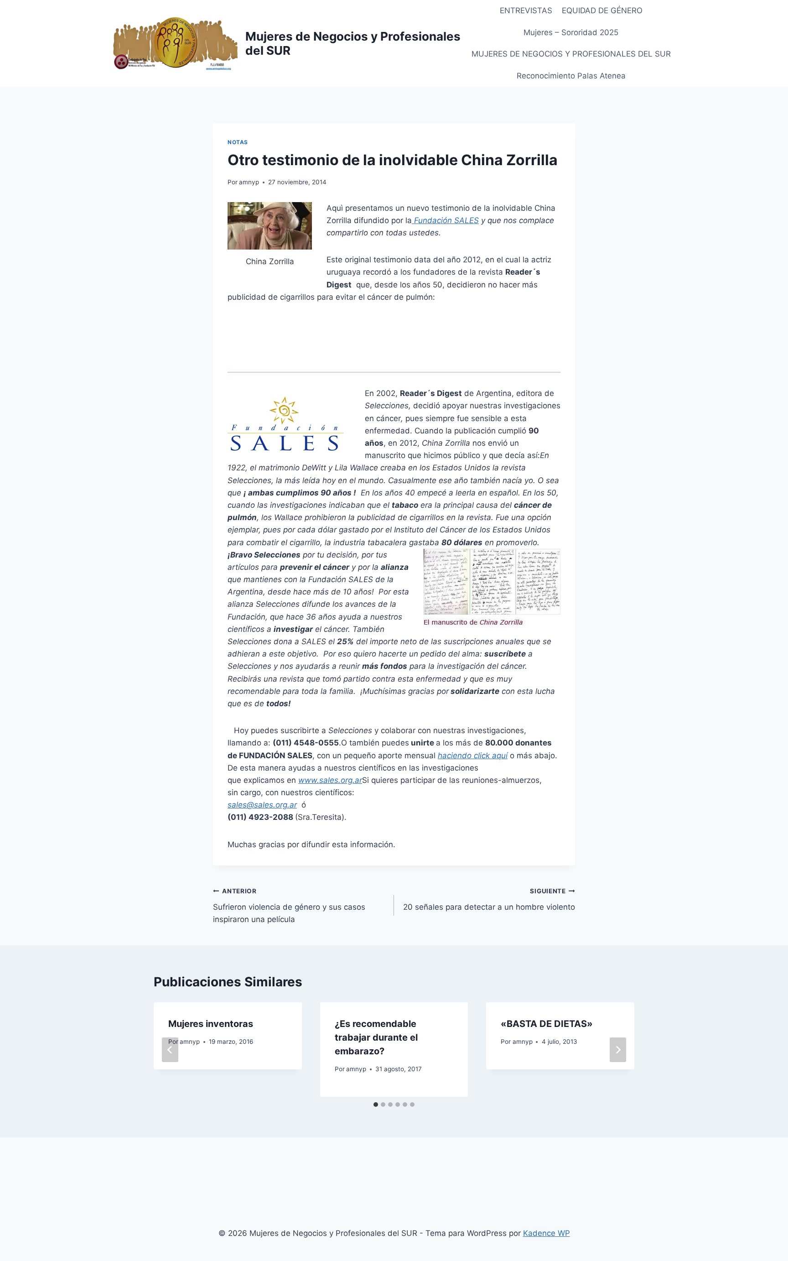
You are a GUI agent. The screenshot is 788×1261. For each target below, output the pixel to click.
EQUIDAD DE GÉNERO (602, 10)
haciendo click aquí (473, 755)
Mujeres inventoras (210, 1023)
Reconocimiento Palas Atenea (571, 75)
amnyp (249, 182)
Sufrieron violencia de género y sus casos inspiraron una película (289, 905)
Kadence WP (546, 1233)
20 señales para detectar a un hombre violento (489, 899)
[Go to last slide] (170, 1049)
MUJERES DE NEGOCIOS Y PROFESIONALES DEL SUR (571, 53)
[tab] (375, 1104)
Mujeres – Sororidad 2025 (571, 32)
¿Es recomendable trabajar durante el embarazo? (376, 1037)
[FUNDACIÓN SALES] (413, 220)
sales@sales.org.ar (262, 804)
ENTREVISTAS (526, 10)
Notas (238, 142)
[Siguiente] (618, 1049)
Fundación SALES (446, 220)
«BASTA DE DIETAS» (547, 1023)
